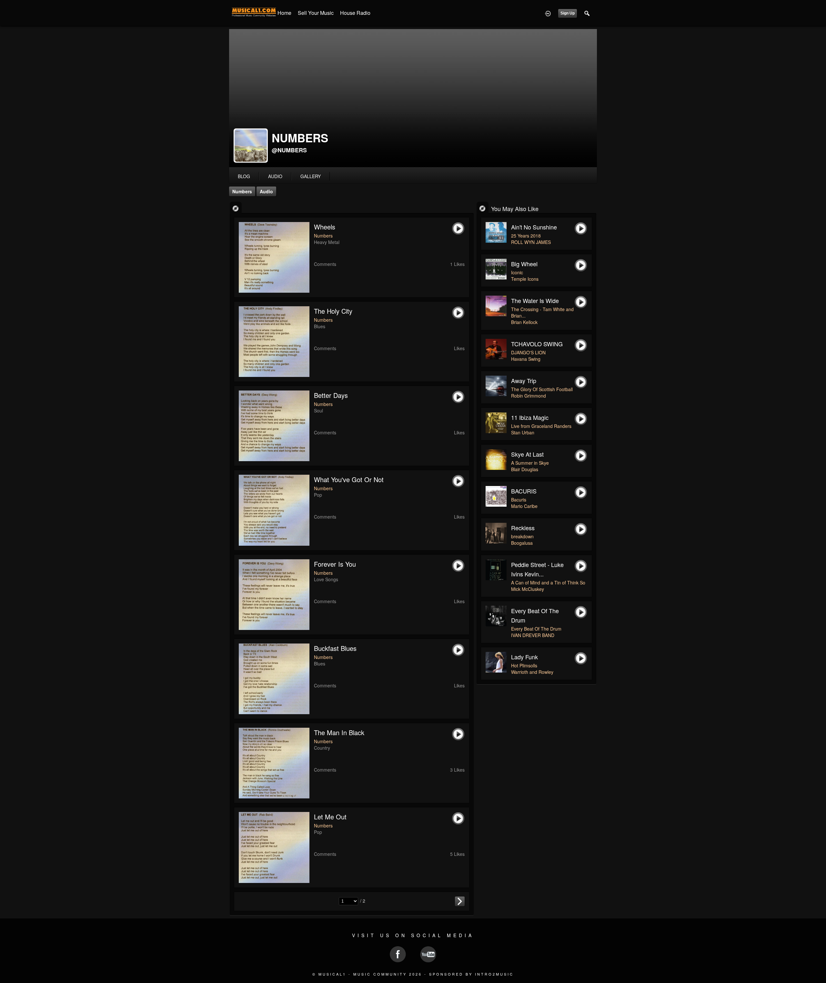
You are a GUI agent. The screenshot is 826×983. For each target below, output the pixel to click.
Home (284, 12)
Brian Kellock (524, 322)
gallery (310, 176)
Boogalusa (522, 543)
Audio (266, 191)
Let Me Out (330, 816)
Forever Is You (335, 564)
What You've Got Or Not (349, 479)
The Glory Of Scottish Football (542, 389)
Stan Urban (522, 432)
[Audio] (235, 208)
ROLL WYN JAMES (531, 242)
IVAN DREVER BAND (532, 635)
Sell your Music (316, 12)
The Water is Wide (535, 300)
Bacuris (518, 499)
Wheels (324, 226)
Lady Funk (524, 657)
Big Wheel (524, 263)
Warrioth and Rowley (532, 672)
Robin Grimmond (528, 395)
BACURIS (524, 491)
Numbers (242, 191)
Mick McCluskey (527, 589)
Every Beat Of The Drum (536, 628)
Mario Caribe (524, 506)
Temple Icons (525, 279)
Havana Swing (525, 359)
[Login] (548, 13)
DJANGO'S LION (528, 352)
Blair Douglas (524, 469)
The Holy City (333, 311)
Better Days (331, 395)
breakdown (522, 536)
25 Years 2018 (526, 235)
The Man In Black (339, 732)
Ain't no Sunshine (534, 227)
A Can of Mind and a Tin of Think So (548, 582)
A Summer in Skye (530, 463)
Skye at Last (527, 454)
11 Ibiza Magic (530, 417)
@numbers (289, 150)
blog (244, 176)
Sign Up (567, 13)
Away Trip (523, 380)
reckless (523, 527)
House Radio (355, 12)
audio (275, 176)
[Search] (587, 13)
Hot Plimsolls (524, 665)
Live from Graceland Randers (541, 426)
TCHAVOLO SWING (537, 343)
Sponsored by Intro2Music (471, 974)
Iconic (517, 272)
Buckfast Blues (335, 648)
